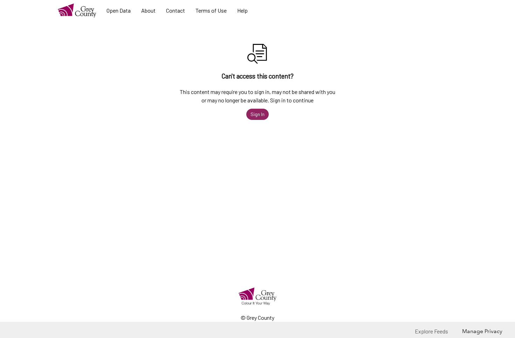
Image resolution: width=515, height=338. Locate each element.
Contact (175, 10)
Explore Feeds (431, 331)
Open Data (119, 10)
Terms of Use (211, 10)
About (148, 10)
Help (242, 10)
